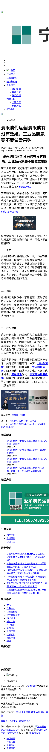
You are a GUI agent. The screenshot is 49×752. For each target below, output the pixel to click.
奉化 (43, 712)
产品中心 (11, 74)
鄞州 (18, 712)
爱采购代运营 (18, 415)
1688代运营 (6, 6)
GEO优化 (11, 618)
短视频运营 (12, 81)
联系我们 (11, 109)
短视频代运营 (13, 615)
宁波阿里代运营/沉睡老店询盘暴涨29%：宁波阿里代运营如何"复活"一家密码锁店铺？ (26, 557)
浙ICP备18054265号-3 (20, 721)
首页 (13, 70)
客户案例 (16, 89)
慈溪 (33, 712)
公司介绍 (16, 102)
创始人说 (11, 99)
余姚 (38, 712)
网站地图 (11, 638)
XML (9, 640)
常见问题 (16, 95)
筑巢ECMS (34, 733)
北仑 (23, 712)
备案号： (5, 721)
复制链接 (31, 686)
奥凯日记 (16, 92)
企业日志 (11, 85)
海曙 (28, 712)
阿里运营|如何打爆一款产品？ (24, 421)
